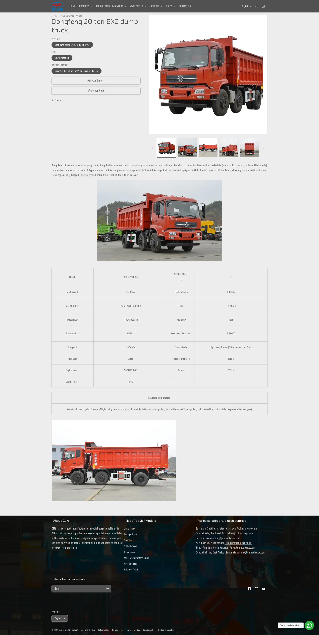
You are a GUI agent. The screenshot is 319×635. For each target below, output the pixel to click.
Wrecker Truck (131, 563)
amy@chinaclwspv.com (253, 552)
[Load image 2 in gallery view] (187, 147)
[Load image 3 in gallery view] (208, 147)
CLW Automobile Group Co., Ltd (71, 630)
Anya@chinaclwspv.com (242, 547)
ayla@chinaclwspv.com (244, 528)
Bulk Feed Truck (131, 569)
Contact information (166, 630)
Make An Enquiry (96, 80)
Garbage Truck (130, 534)
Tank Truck (129, 540)
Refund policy (103, 630)
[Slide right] (263, 148)
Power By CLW (89, 630)
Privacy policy (118, 630)
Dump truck (58, 165)
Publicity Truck (131, 546)
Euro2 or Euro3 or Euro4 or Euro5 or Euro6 (76, 71)
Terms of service (133, 630)
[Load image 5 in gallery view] (249, 147)
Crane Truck (129, 528)
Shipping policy (149, 630)
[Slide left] (152, 148)
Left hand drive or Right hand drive (72, 44)
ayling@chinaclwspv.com (226, 538)
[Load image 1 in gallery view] (166, 147)
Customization (62, 57)
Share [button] (58, 100)
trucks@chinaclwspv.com (238, 543)
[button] (85, 6)
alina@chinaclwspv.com (241, 533)
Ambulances (129, 552)
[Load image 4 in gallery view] (228, 147)
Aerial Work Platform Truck (137, 557)
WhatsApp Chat (96, 90)
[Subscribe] (107, 588)
